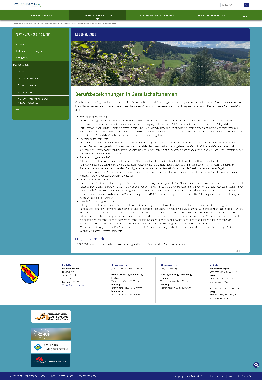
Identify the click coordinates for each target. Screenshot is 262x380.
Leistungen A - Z (23, 57)
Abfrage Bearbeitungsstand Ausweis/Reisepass (33, 100)
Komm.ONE (247, 376)
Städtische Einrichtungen (28, 51)
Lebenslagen (47, 23)
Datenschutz (15, 375)
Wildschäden (25, 92)
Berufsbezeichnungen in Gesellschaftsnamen (102, 23)
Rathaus (19, 44)
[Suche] (246, 5)
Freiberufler (55, 23)
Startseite (25, 23)
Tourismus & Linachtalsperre (154, 15)
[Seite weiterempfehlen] (241, 250)
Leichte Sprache (66, 375)
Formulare (23, 71)
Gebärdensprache (87, 375)
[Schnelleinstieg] (245, 15)
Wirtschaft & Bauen (211, 15)
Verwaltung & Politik (97, 15)
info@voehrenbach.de (75, 285)
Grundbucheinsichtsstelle (31, 78)
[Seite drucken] (237, 250)
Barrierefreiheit (47, 375)
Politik (18, 109)
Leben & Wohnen (41, 15)
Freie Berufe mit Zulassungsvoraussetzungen (74, 23)
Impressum (30, 375)
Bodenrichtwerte (27, 85)
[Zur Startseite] (27, 5)
